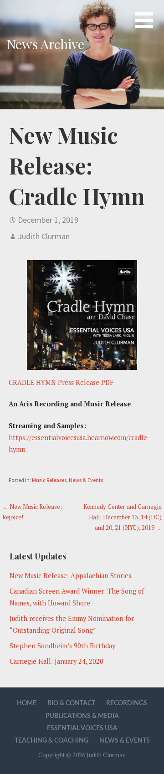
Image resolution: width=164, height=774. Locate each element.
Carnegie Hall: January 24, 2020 (56, 661)
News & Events (86, 480)
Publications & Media (82, 716)
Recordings (126, 703)
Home (26, 703)
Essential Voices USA (82, 728)
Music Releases (49, 480)
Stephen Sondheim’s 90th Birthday (62, 645)
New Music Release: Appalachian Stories (70, 575)
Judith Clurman (44, 236)
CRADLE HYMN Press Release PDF (61, 382)
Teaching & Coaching (51, 741)
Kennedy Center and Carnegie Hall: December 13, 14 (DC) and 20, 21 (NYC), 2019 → (122, 517)
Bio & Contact (71, 703)
